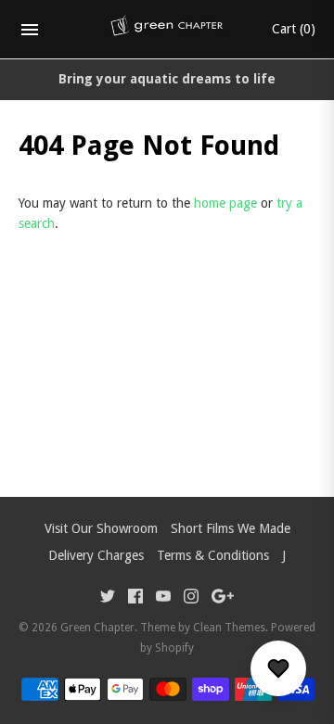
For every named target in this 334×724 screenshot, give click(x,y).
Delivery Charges (96, 555)
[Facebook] (135, 598)
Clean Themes (229, 627)
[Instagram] (191, 598)
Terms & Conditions (213, 555)
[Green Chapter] (167, 29)
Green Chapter (97, 627)
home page (225, 203)
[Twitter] (107, 598)
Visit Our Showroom (101, 528)
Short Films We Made (230, 528)
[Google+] (223, 598)
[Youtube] (163, 598)
